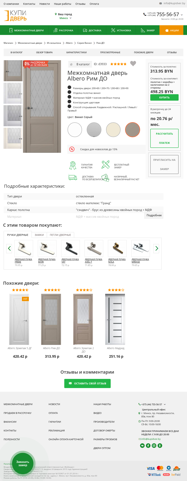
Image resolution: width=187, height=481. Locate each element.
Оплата (94, 3)
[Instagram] (152, 445)
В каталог (16, 52)
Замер (150, 30)
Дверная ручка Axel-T (93, 260)
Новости (44, 3)
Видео (98, 413)
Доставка (94, 30)
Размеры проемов (105, 439)
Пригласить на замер (164, 164)
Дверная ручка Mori (47, 260)
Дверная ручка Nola (117, 260)
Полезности (12, 439)
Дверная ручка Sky (70, 260)
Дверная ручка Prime (23, 260)
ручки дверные (17, 235)
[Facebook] (146, 445)
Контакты (29, 3)
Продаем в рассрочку (17, 413)
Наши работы (62, 3)
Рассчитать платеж (164, 138)
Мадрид (115, 348)
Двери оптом (102, 448)
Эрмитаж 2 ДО (83, 350)
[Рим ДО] (14, 70)
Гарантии (55, 421)
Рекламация (57, 430)
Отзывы (80, 3)
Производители (104, 421)
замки (39, 235)
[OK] (158, 445)
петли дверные (60, 235)
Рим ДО (51, 348)
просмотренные (110, 52)
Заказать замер (22, 463)
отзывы (172, 52)
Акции (174, 30)
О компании (11, 3)
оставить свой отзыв (90, 383)
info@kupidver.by (173, 3)
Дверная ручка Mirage (140, 260)
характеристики (76, 52)
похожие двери (143, 52)
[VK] (140, 445)
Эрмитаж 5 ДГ (20, 348)
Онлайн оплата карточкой (66, 439)
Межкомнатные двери (29, 30)
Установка (123, 30)
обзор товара (44, 52)
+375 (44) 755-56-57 (152, 404)
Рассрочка (66, 30)
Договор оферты (104, 430)
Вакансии (10, 421)
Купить (164, 97)
